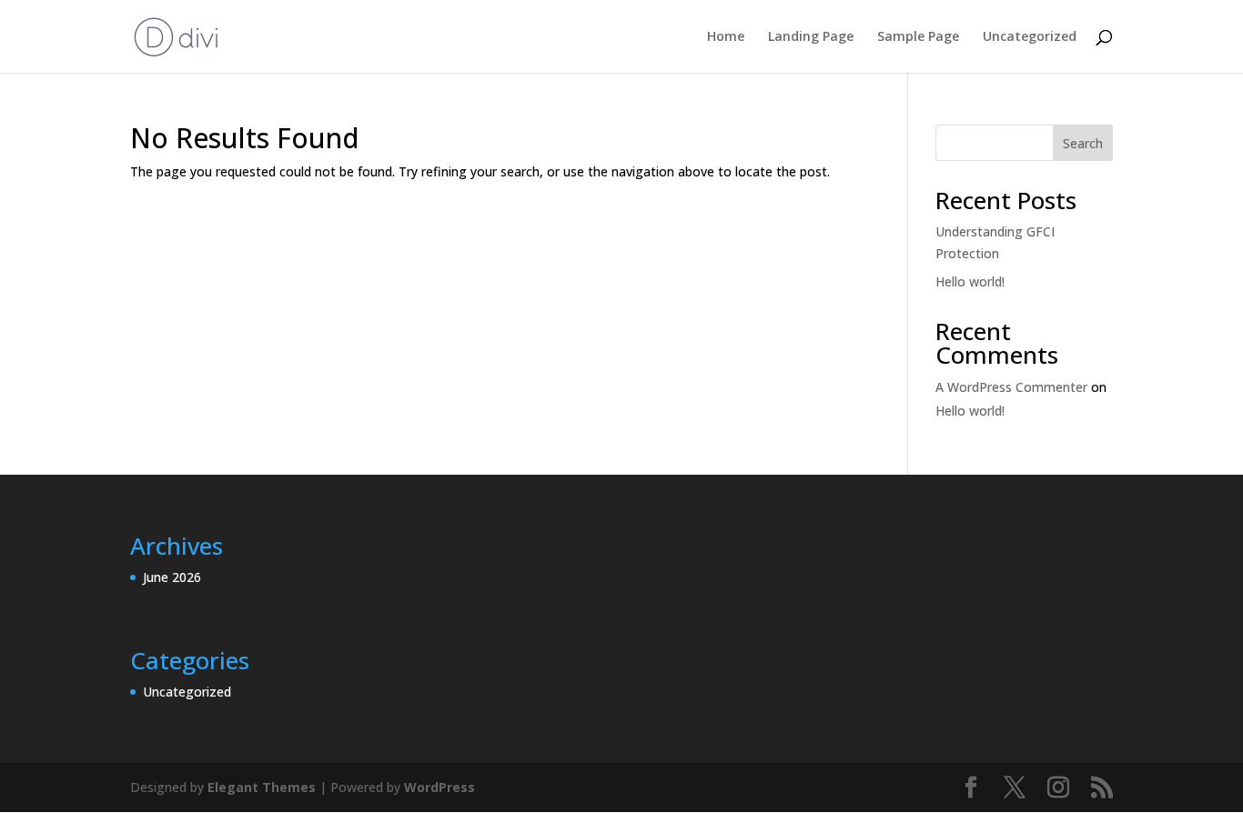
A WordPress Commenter (1011, 387)
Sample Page (918, 37)
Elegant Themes (261, 787)
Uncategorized (1029, 37)
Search (1083, 143)
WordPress (439, 787)
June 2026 (172, 577)
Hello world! (970, 281)
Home (725, 37)
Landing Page (811, 37)
